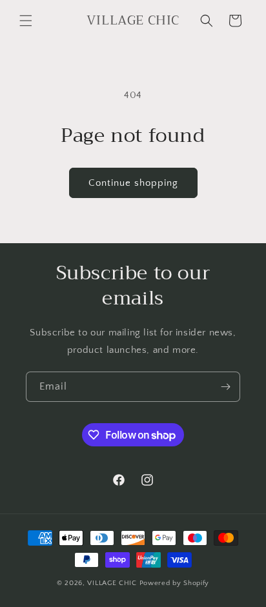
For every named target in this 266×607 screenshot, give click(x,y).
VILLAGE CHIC (113, 583)
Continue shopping (133, 182)
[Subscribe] (225, 387)
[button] (26, 20)
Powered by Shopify (174, 583)
